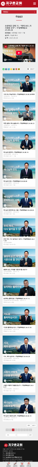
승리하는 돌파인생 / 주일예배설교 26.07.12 (17, 298)
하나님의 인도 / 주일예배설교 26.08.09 (15, 181)
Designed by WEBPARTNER (25, 461)
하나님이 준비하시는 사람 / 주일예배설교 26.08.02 (19, 210)
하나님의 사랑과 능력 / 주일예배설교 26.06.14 (17, 416)
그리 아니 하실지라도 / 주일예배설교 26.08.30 (17, 94)
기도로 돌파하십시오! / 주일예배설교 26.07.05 (18, 327)
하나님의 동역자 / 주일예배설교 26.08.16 (16, 152)
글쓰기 (34, 425)
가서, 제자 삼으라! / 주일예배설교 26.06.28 (17, 356)
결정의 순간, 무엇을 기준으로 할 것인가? (15, 269)
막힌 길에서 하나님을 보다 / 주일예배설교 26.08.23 (19, 123)
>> (30, 430)
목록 (29, 425)
